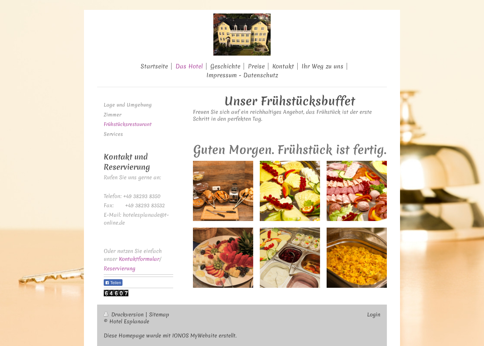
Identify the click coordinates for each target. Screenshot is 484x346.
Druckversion (127, 314)
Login (373, 314)
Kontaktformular (139, 258)
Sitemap (159, 314)
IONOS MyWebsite (194, 335)
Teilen (115, 283)
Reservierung (119, 268)
